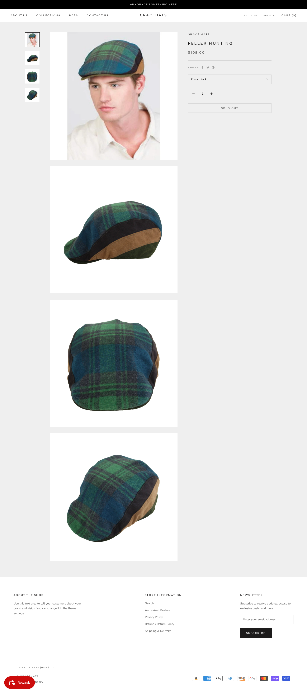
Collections (48, 15)
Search (269, 15)
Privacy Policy (154, 617)
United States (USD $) (34, 667)
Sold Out (229, 108)
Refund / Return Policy (159, 624)
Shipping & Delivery (158, 631)
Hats (73, 15)
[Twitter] (208, 67)
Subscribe (256, 633)
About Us (19, 15)
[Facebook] (202, 67)
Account (251, 15)
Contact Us (97, 15)
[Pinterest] (213, 67)
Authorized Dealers (157, 610)
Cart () (289, 15)
